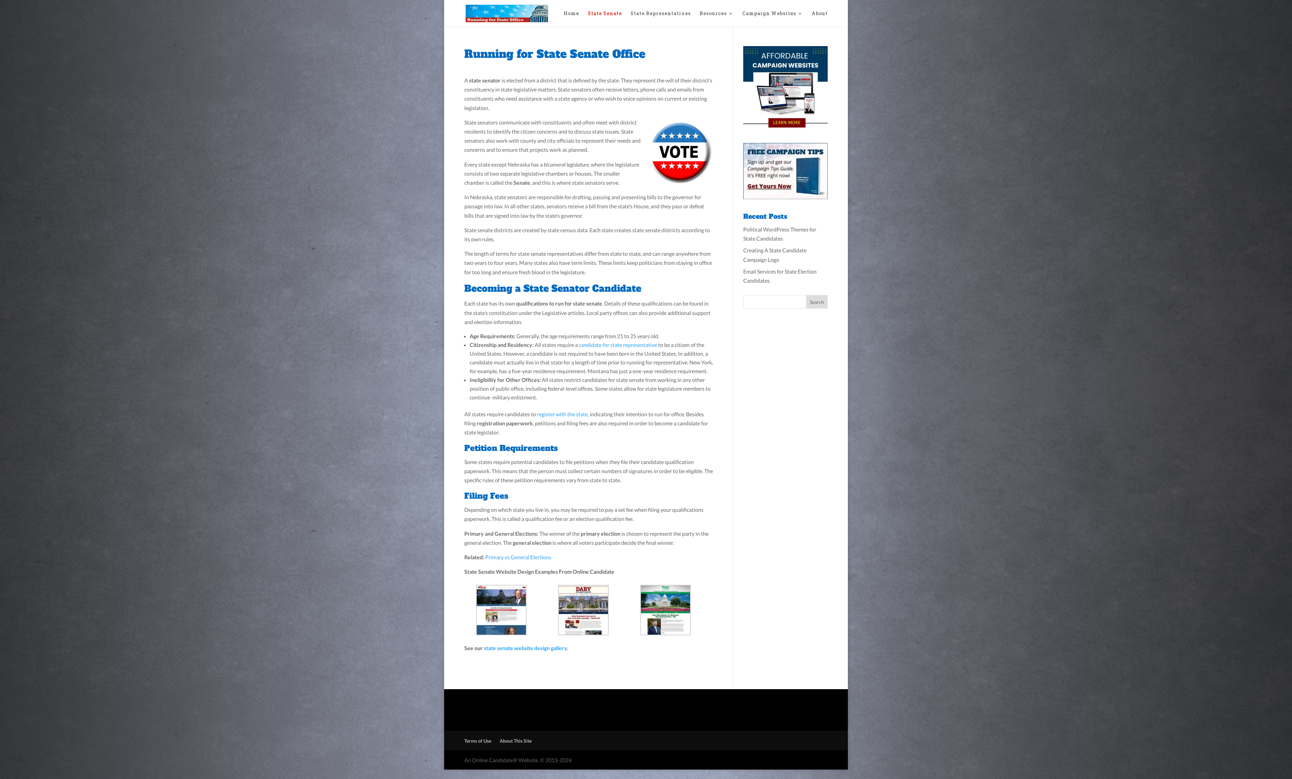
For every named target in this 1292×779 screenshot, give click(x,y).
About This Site (516, 741)
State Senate (605, 13)
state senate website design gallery (525, 648)
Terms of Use (477, 741)
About (820, 13)
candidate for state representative (618, 345)
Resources (713, 13)
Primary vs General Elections (518, 557)
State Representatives (661, 13)
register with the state (562, 414)
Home (571, 13)
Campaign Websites (769, 13)
